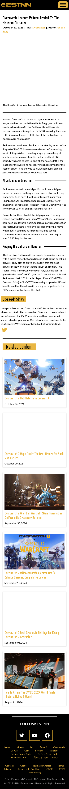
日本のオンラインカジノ (46, 757)
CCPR (62, 769)
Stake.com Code (19, 757)
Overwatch (39, 27)
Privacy (7, 769)
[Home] (16, 4)
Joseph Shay (13, 299)
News (7, 747)
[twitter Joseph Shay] (4, 329)
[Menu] (63, 4)
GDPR (49, 769)
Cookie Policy (34, 772)
